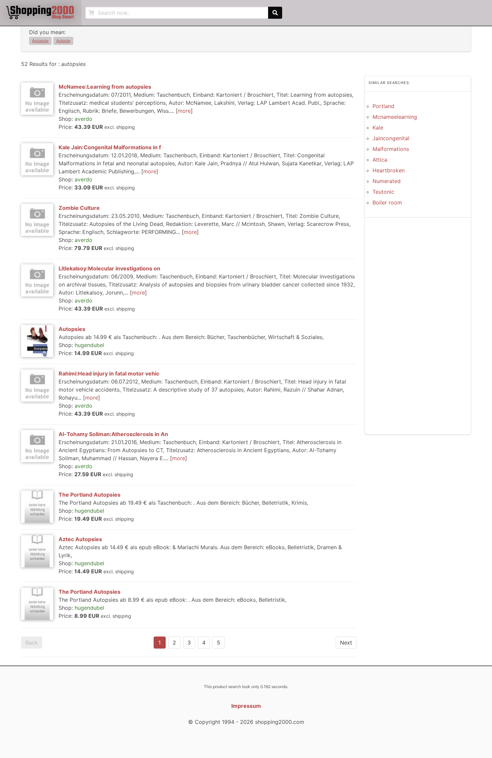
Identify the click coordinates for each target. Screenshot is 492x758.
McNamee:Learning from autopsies (105, 86)
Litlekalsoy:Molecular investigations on (109, 268)
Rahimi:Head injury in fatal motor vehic (109, 373)
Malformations (391, 149)
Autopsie (40, 40)
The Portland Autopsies (89, 494)
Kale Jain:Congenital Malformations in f (110, 147)
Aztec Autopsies (80, 539)
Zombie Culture (79, 207)
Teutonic (383, 191)
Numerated (387, 181)
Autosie (63, 40)
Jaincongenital (391, 138)
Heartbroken (389, 170)
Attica (380, 159)
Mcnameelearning (395, 116)
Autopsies (72, 329)
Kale (378, 127)
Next (346, 642)
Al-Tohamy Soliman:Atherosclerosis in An (113, 434)
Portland (383, 106)
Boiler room (387, 202)
